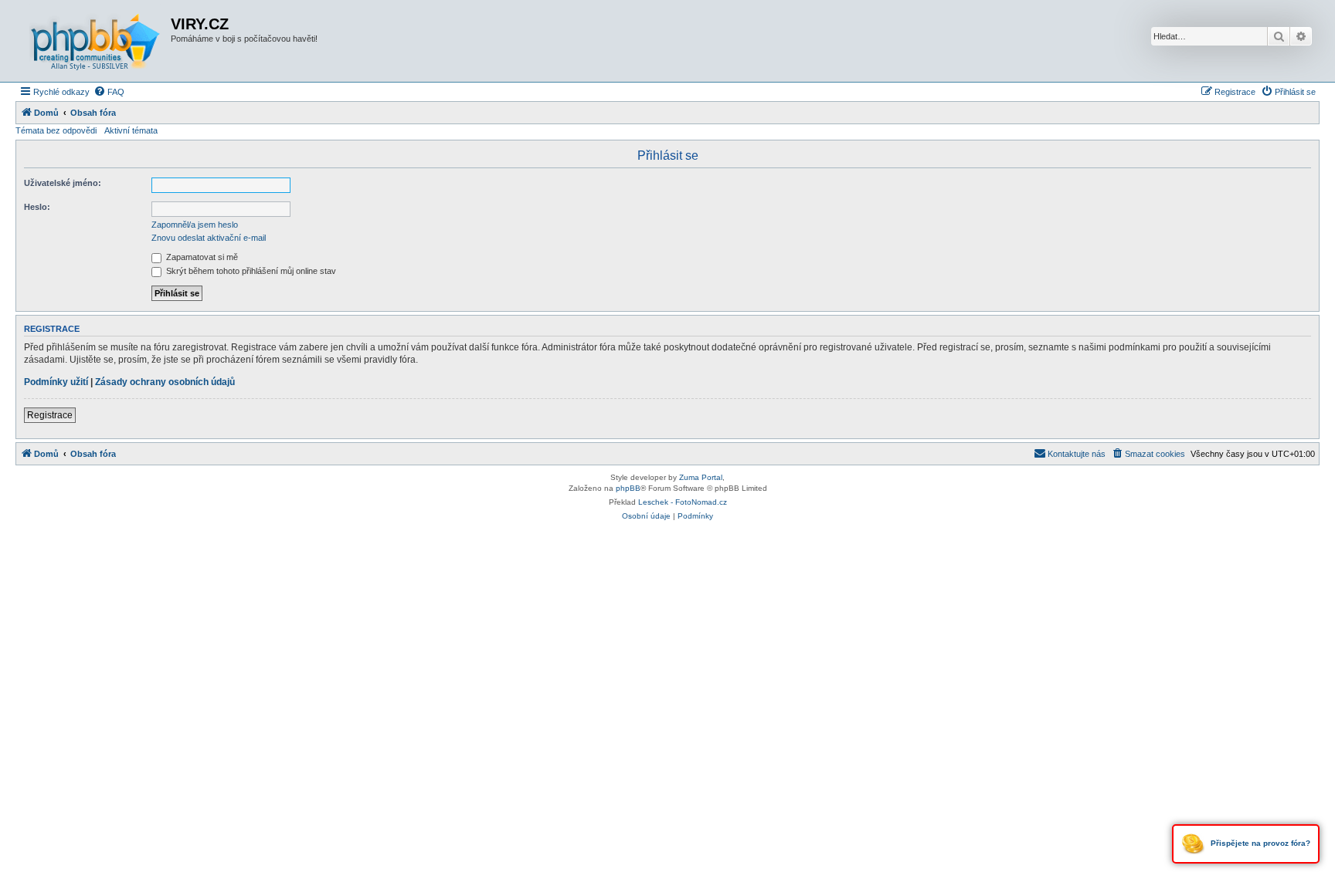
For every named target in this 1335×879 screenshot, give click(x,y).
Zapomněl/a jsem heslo (194, 224)
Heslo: (37, 206)
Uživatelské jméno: (62, 183)
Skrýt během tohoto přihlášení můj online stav (250, 271)
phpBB (628, 488)
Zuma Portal (700, 477)
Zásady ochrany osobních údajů (165, 382)
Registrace (50, 415)
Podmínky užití (56, 382)
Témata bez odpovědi (56, 130)
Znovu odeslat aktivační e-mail (208, 237)
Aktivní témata (131, 130)
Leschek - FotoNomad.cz (682, 502)
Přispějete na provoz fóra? (1259, 843)
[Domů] (95, 41)
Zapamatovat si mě (201, 257)
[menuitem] (108, 92)
